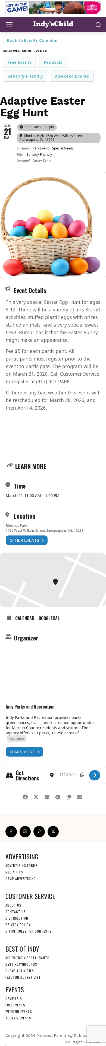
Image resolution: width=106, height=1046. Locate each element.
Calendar (25, 618)
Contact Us (15, 911)
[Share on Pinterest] (58, 796)
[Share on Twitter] (36, 796)
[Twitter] (53, 831)
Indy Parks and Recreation (30, 706)
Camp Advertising (20, 878)
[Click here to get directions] (94, 775)
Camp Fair (13, 998)
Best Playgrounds (21, 964)
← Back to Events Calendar (29, 40)
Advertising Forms (21, 865)
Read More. (16, 738)
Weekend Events (72, 76)
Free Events (19, 62)
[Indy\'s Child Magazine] (53, 24)
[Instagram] (25, 831)
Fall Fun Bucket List (23, 977)
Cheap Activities (19, 970)
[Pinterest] (39, 831)
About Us (13, 905)
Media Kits (14, 872)
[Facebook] (11, 831)
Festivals (53, 62)
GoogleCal (49, 618)
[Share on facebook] (25, 796)
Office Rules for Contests (28, 931)
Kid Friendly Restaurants (27, 957)
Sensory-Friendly (25, 76)
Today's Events (18, 1018)
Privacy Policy (17, 924)
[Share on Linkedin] (47, 796)
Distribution (16, 918)
